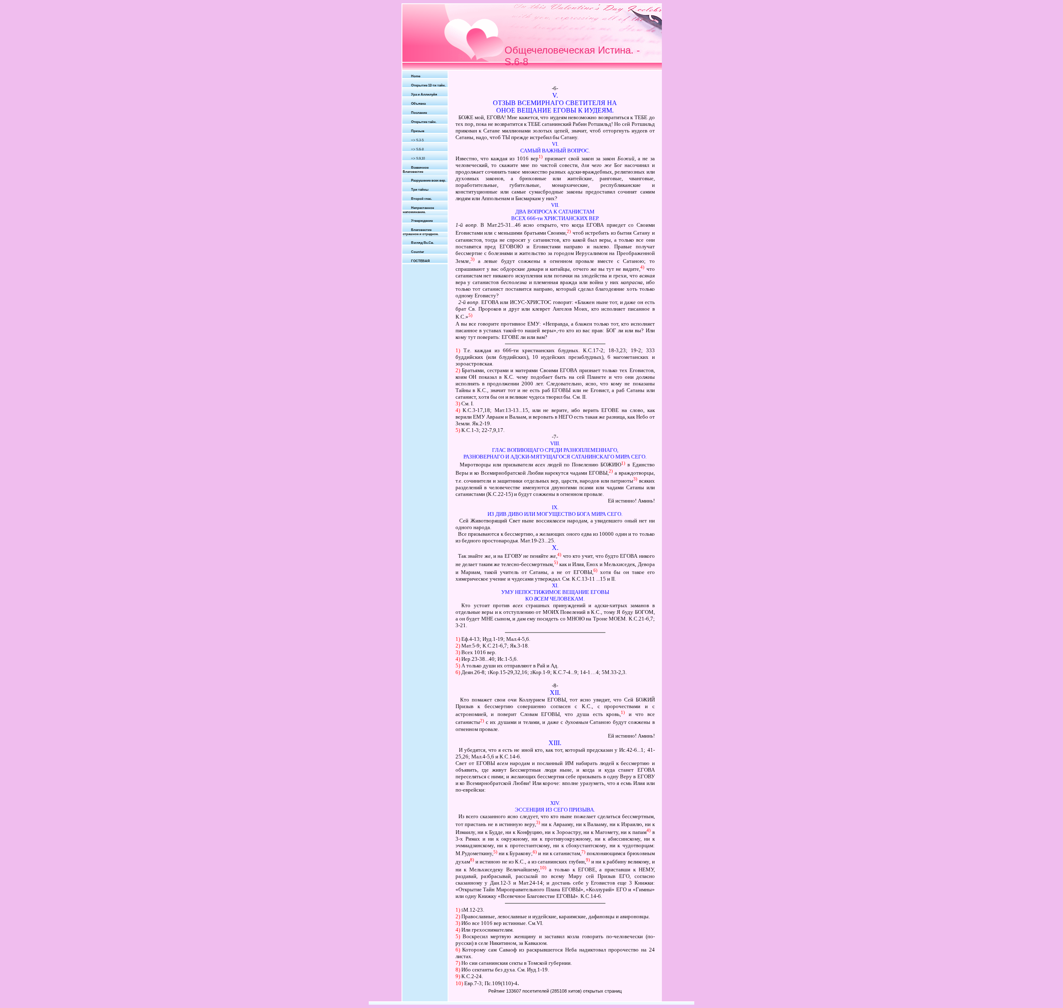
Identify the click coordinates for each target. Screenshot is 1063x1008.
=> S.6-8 (417, 149)
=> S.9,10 (418, 158)
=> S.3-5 (417, 140)
